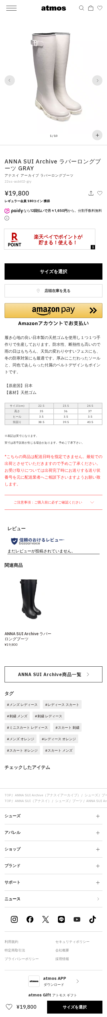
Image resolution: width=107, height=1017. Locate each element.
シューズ (91, 795)
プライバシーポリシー (22, 959)
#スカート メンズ (58, 750)
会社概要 (62, 950)
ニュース (13, 898)
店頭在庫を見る (57, 290)
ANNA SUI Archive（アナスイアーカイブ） (48, 795)
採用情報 (62, 959)
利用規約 (11, 941)
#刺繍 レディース (48, 716)
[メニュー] (11, 8)
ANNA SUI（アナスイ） (33, 801)
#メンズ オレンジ (20, 739)
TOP (8, 795)
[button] (10, 80)
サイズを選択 (53, 271)
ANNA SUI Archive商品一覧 (50, 674)
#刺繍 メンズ (17, 716)
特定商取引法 (15, 950)
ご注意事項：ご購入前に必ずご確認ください (48, 502)
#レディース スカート (62, 704)
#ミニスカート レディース (27, 727)
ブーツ (77, 801)
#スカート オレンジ (22, 750)
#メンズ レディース (22, 704)
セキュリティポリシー (72, 941)
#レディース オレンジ (59, 739)
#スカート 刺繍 (67, 727)
